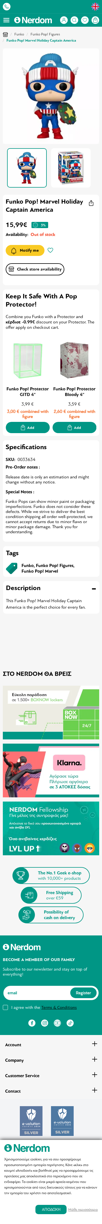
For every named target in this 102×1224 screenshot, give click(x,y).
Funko (19, 34)
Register (83, 992)
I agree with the (44, 1007)
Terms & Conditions (59, 1007)
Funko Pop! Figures (45, 34)
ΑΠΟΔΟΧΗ (51, 1209)
